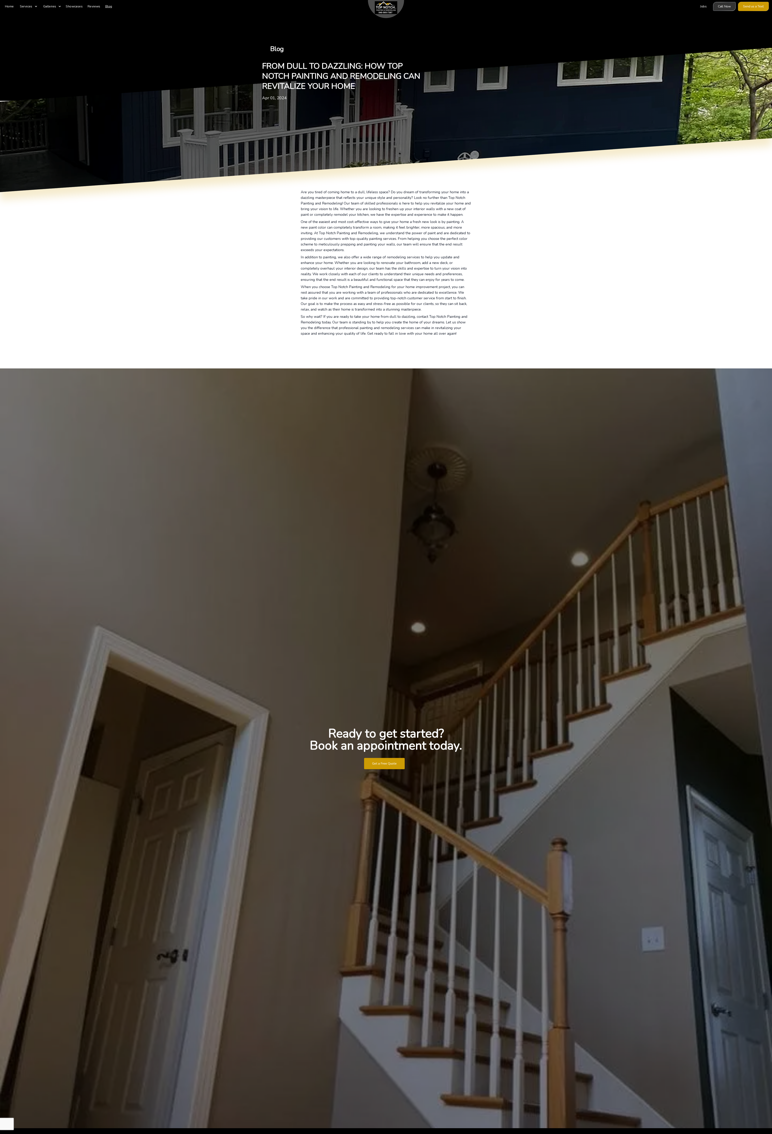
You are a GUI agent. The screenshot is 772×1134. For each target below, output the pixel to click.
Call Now (724, 6)
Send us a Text (753, 6)
